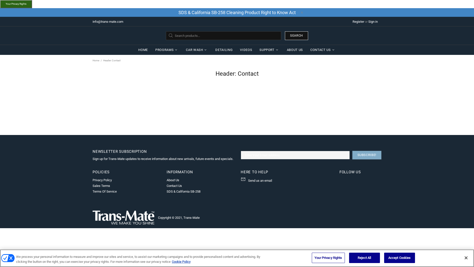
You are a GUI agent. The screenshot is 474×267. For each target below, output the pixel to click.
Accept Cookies (399, 258)
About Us (173, 180)
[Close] (466, 257)
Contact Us (174, 186)
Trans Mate (123, 36)
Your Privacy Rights (16, 3)
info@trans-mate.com (108, 21)
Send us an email (260, 180)
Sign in (373, 21)
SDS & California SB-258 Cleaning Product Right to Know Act (237, 12)
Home (96, 60)
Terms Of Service (105, 191)
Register (358, 21)
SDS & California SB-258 (183, 191)
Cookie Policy (181, 262)
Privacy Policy (102, 180)
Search (296, 35)
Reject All (364, 258)
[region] (237, 258)
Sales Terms (101, 186)
